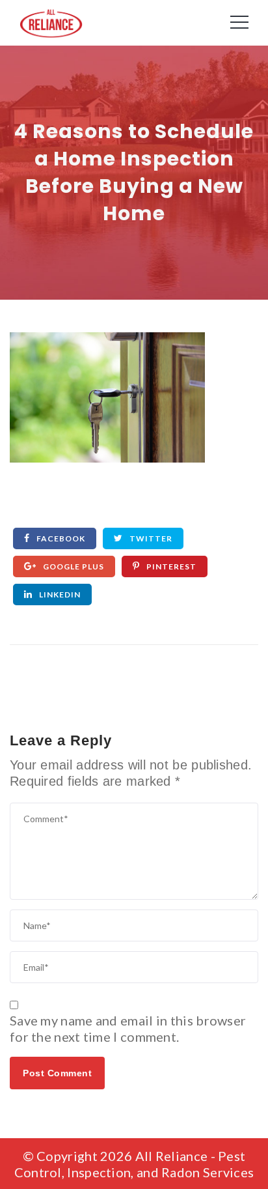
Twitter (149, 538)
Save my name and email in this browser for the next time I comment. (128, 1028)
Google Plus (72, 566)
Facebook (59, 538)
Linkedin (59, 594)
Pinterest (170, 566)
